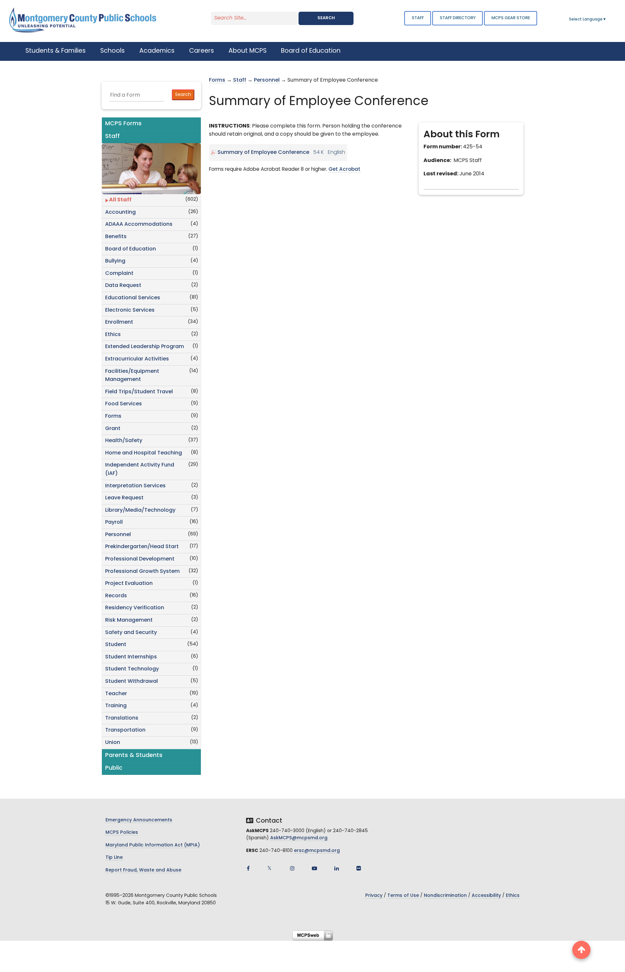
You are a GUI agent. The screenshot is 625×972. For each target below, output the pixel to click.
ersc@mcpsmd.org (317, 850)
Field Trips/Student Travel (139, 392)
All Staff (120, 200)
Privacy (373, 895)
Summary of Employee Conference (263, 152)
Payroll (114, 522)
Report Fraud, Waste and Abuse (143, 870)
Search (326, 18)
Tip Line (114, 857)
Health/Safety (123, 440)
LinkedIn (336, 868)
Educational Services (132, 298)
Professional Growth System (142, 571)
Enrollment (119, 322)
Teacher (116, 693)
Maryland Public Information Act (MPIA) (152, 845)
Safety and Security (131, 632)
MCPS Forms (123, 124)
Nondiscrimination (445, 895)
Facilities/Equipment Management (132, 376)
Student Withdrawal (131, 681)
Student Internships (131, 657)
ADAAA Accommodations (139, 224)
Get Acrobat (344, 169)
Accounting (120, 212)
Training (116, 706)
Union (112, 742)
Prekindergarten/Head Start (142, 546)
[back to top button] (581, 950)
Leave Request (124, 498)
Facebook (248, 868)
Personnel (118, 534)
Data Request (123, 285)
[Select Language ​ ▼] (606, 19)
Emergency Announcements (138, 820)
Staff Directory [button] (458, 18)
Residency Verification (134, 608)
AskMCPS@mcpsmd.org (298, 838)
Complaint (119, 273)
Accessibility (486, 895)
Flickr (359, 868)
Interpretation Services (135, 486)
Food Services (123, 404)
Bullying (115, 261)
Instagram (292, 868)
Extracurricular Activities (137, 359)
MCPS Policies (121, 832)
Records (116, 596)
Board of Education (130, 249)
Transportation (125, 730)
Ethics (113, 334)
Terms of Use (403, 895)
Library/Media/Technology (140, 510)
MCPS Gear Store (511, 18)
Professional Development (139, 559)
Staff (418, 18)
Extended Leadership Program (144, 346)
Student (115, 644)
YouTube (314, 868)
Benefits (116, 236)
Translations (121, 718)
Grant (112, 428)
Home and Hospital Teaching (143, 453)
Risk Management (129, 620)
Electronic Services (130, 310)
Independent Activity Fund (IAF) (139, 469)
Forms (113, 416)
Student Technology (132, 669)
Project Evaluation (129, 583)
